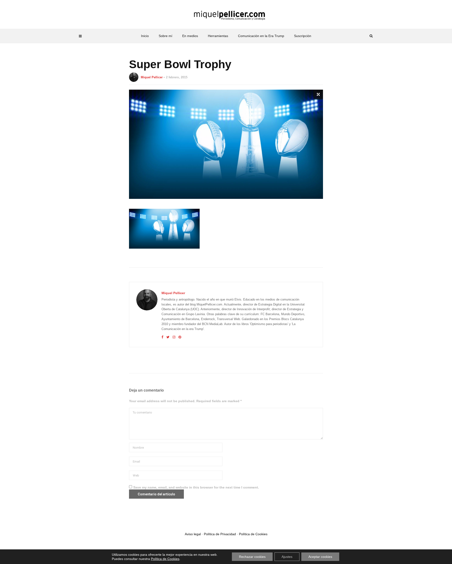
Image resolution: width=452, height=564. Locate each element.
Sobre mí (165, 36)
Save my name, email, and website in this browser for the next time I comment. (196, 487)
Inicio (145, 36)
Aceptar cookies (320, 557)
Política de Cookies (253, 534)
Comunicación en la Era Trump (261, 36)
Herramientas (218, 36)
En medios (190, 36)
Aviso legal (193, 534)
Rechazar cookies (252, 557)
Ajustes (287, 557)
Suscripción (302, 36)
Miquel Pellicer (152, 77)
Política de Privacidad (220, 534)
